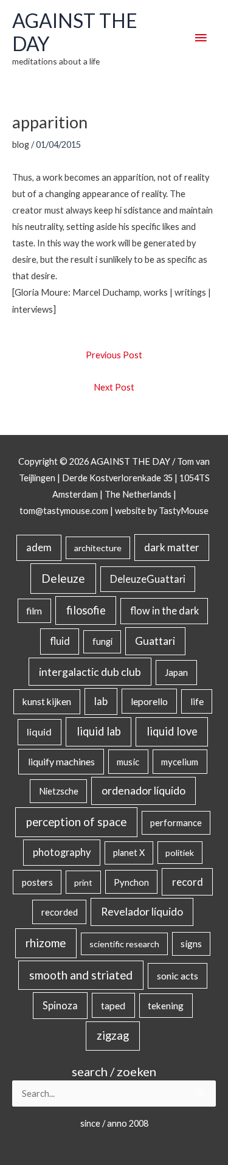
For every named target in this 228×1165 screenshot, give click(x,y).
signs (191, 943)
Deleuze (63, 578)
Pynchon (131, 882)
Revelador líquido (142, 911)
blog (20, 144)
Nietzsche (58, 791)
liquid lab (99, 731)
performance (176, 822)
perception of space (76, 822)
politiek (179, 852)
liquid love (172, 731)
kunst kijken (46, 701)
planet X (129, 852)
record (187, 881)
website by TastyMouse (162, 511)
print (83, 882)
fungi (102, 641)
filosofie (86, 610)
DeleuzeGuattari (147, 579)
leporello (149, 701)
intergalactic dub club (90, 671)
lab (101, 701)
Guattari (155, 641)
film (34, 610)
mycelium (179, 761)
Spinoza (60, 1006)
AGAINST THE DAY (74, 32)
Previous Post (114, 355)
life (197, 701)
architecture (98, 548)
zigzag (113, 1035)
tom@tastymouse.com (63, 511)
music (128, 761)
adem (39, 547)
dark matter (171, 547)
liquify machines (61, 761)
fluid (60, 641)
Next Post (114, 387)
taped (113, 1005)
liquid (39, 731)
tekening (166, 1005)
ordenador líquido (143, 790)
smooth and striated (81, 975)
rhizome (46, 943)
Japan (176, 672)
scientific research (124, 944)
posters (37, 882)
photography (62, 852)
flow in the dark (164, 610)
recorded (59, 911)
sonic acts (177, 975)
